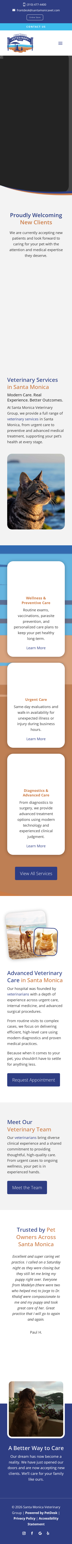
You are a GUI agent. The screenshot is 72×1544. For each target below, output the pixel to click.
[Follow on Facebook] (32, 1533)
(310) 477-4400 (36, 4)
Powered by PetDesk (41, 1513)
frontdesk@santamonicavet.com (38, 10)
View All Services (36, 873)
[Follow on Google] (40, 1533)
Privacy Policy (24, 1518)
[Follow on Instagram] (24, 1533)
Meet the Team (27, 1187)
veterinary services (23, 419)
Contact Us (36, 26)
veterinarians (18, 994)
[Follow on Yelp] (48, 1533)
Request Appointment (33, 1080)
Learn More (36, 647)
